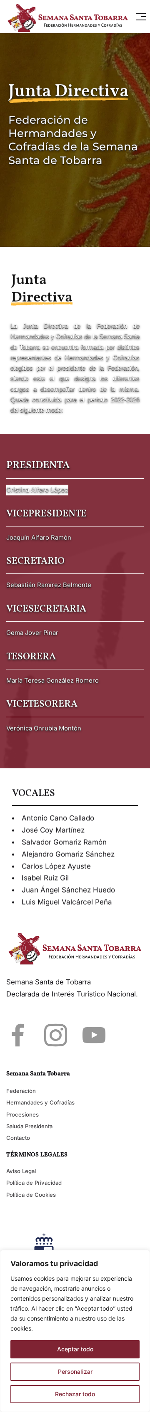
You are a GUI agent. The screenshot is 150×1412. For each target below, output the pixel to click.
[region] (75, 1331)
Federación (21, 1090)
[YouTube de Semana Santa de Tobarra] (93, 1034)
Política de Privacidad (34, 1182)
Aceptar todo (75, 1349)
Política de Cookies (31, 1194)
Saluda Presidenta (29, 1126)
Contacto (18, 1137)
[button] (141, 17)
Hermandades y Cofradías (40, 1102)
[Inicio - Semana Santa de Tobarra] (70, 16)
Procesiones (22, 1114)
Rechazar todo (75, 1393)
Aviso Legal (21, 1171)
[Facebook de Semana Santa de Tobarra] (17, 1034)
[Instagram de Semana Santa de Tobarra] (55, 1034)
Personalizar (75, 1371)
